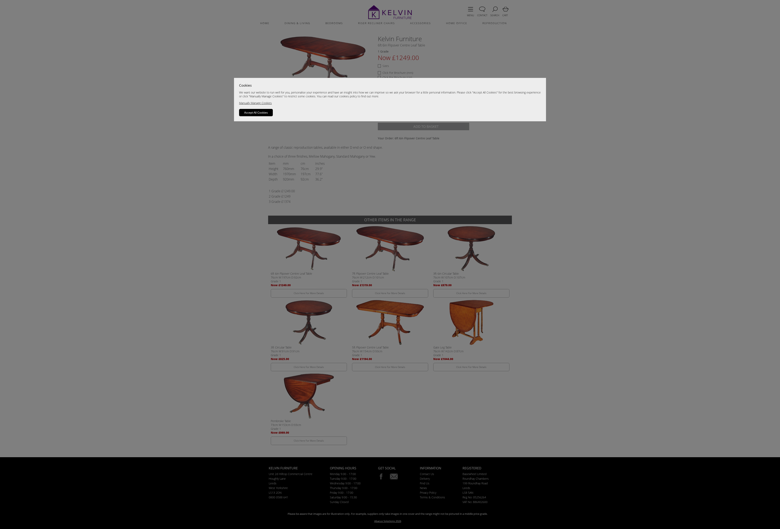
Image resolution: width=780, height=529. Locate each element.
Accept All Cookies (256, 112)
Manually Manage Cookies (255, 103)
